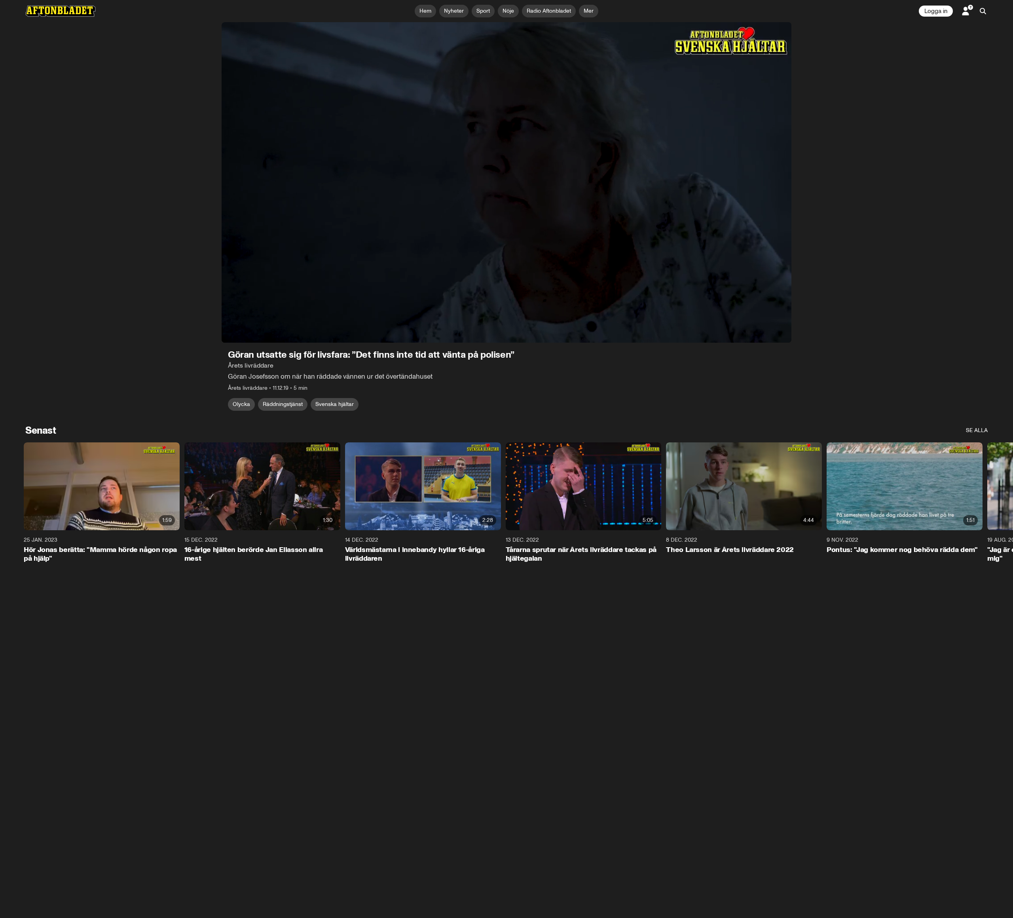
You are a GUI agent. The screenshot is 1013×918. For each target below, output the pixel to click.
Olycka (241, 404)
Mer (589, 11)
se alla (977, 430)
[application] (506, 182)
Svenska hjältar (334, 404)
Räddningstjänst (283, 404)
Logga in (935, 11)
